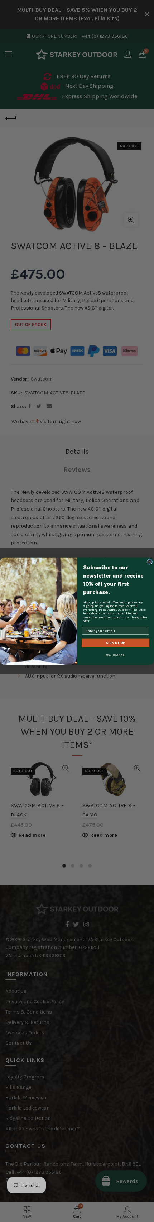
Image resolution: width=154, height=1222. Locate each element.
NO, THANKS (115, 655)
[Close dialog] (149, 561)
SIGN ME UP (115, 642)
